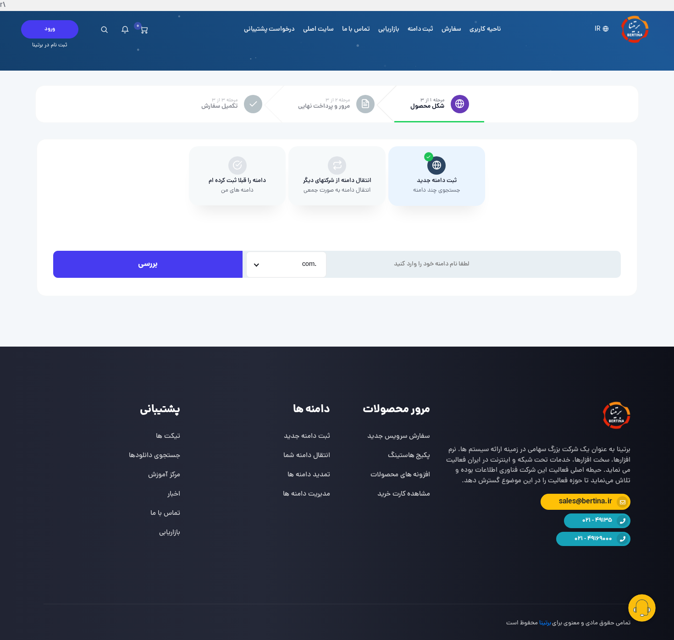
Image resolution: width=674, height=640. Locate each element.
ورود (49, 29)
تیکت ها (168, 436)
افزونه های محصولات (400, 474)
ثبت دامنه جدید (307, 436)
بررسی (148, 264)
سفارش (451, 29)
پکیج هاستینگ (409, 455)
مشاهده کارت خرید (404, 494)
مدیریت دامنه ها (306, 494)
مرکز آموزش (164, 474)
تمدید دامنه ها (308, 474)
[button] (602, 29)
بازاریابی (388, 29)
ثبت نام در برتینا (49, 45)
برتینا (545, 623)
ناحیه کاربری (485, 29)
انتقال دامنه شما (306, 455)
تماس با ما (356, 29)
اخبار (173, 494)
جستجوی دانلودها (154, 455)
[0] (144, 29)
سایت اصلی (318, 29)
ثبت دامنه (421, 29)
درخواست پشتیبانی (269, 29)
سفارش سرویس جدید (399, 436)
